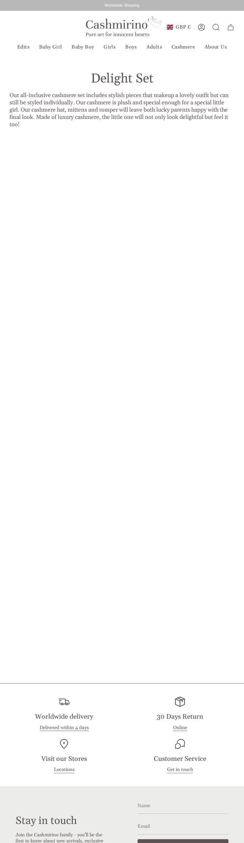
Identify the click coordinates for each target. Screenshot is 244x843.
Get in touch (180, 770)
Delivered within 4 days (64, 728)
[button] (23, 47)
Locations (64, 770)
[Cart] (230, 27)
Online (180, 728)
